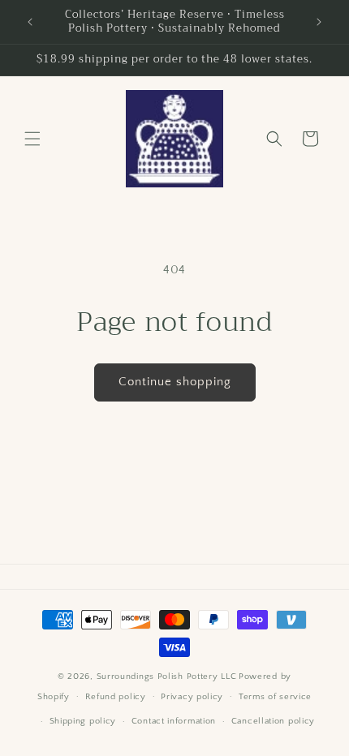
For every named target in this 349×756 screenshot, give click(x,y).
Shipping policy (83, 721)
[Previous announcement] (30, 22)
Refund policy (115, 697)
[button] (32, 139)
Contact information (173, 721)
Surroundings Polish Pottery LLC (167, 676)
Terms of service (275, 697)
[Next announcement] (319, 22)
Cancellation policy (273, 721)
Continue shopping (174, 382)
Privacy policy (192, 697)
